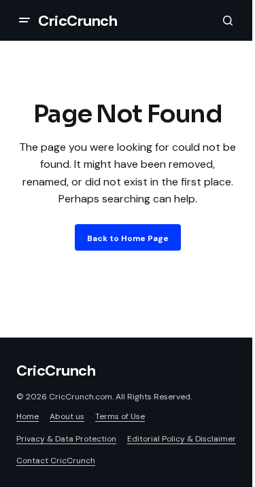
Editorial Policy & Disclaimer (181, 438)
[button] (24, 20)
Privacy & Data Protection (66, 438)
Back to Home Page (128, 238)
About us (67, 416)
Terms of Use (120, 416)
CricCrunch (78, 21)
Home (27, 416)
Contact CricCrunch (55, 460)
